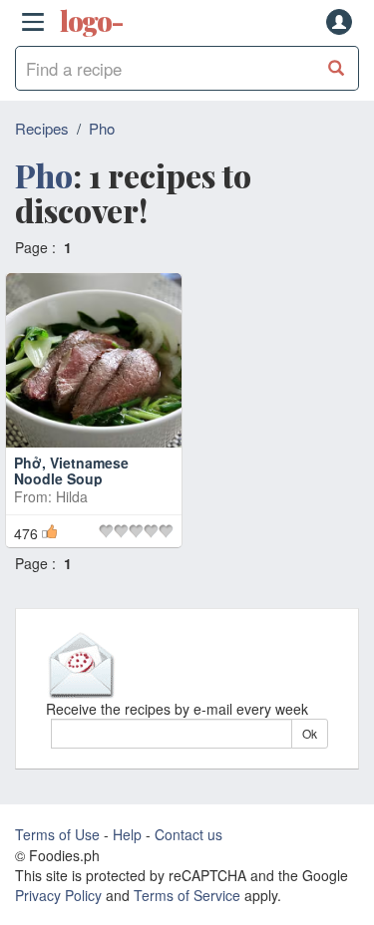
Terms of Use (57, 834)
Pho (102, 128)
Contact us (188, 834)
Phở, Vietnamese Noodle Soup (71, 470)
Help (127, 834)
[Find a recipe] (336, 68)
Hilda (72, 496)
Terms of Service (187, 895)
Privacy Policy (58, 895)
